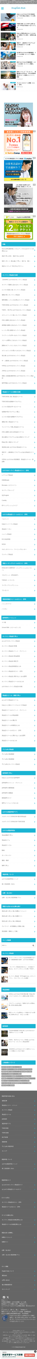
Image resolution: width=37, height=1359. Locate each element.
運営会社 (4, 1275)
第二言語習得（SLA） (8, 884)
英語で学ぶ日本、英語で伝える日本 (13, 256)
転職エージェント (7, 1237)
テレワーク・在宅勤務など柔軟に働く (13, 926)
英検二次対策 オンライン (13, 1071)
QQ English (5, 495)
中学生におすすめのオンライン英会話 (13, 365)
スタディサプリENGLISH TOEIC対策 (13, 821)
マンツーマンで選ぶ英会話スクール (13, 427)
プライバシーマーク (28, 1319)
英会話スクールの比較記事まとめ (11, 1224)
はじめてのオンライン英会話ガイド (12, 1184)
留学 (11, 2)
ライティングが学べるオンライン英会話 (14, 335)
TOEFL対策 (20, 2)
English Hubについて (8, 1271)
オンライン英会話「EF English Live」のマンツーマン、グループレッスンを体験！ (22, 977)
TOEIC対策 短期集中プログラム (12, 401)
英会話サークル (6, 845)
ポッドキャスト (6, 855)
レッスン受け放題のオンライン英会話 (13, 330)
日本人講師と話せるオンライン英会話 (13, 320)
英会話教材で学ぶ (7, 835)
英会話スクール (4, 2)
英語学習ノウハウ (32, 2)
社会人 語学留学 (21, 1069)
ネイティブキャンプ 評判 (14, 1080)
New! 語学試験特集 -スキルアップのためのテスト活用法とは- (18, 250)
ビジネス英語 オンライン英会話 (9, 1069)
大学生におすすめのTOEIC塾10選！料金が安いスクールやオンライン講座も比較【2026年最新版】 (22, 995)
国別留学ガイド (6, 798)
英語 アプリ (4, 1080)
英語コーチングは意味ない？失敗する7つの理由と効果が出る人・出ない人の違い (22, 1013)
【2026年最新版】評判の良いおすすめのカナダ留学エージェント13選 (22, 1031)
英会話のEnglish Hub (20, 1347)
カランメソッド (19, 1076)
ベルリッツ (5, 519)
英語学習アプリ (13, 2)
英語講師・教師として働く (10, 931)
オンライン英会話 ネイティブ (14, 1078)
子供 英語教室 (15, 1083)
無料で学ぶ (5, 865)
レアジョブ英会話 (7, 475)
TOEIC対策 (16, 2)
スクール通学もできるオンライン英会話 (14, 340)
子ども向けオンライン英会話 (11, 764)
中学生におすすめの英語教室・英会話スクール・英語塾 (17, 460)
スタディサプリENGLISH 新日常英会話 (14, 816)
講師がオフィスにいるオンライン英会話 (14, 345)
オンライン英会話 (7, 2)
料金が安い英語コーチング (10, 442)
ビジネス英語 (18, 1067)
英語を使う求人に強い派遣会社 (11, 921)
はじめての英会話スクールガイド (11, 1189)
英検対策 (26, 2)
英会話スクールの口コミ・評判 (11, 730)
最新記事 (4, 1100)
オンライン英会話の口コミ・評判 (12, 671)
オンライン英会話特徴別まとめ (11, 666)
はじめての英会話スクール (10, 700)
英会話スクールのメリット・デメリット (14, 710)
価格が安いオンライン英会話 (11, 295)
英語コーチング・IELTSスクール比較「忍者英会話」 (16, 1311)
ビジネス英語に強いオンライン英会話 (13, 290)
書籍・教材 (5, 860)
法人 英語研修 (11, 1085)
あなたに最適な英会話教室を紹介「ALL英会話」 (15, 1313)
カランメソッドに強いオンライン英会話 (14, 315)
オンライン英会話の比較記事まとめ (12, 1219)
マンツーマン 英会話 (6, 1073)
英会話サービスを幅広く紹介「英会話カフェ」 (15, 1304)
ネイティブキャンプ (8, 490)
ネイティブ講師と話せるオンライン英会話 (15, 284)
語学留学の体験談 (7, 793)
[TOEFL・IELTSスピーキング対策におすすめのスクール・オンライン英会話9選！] (4, 1043)
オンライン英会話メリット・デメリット (14, 651)
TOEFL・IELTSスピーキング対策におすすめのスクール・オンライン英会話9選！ (21, 1040)
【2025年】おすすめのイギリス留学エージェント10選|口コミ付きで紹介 (22, 1050)
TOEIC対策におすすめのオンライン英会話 (15, 305)
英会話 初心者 (27, 1076)
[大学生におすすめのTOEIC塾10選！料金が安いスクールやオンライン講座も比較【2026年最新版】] (4, 997)
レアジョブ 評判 (25, 1080)
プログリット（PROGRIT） (10, 575)
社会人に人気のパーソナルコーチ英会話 (14, 705)
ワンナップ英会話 (7, 554)
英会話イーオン (6, 529)
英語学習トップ (1, 2)
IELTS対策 (23, 2)
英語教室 (4, 1078)
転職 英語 (4, 1085)
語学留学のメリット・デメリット (12, 782)
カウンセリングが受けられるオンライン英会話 (16, 350)
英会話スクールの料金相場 (10, 715)
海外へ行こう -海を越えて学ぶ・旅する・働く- (16, 261)
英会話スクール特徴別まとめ (11, 725)
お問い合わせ (6, 1280)
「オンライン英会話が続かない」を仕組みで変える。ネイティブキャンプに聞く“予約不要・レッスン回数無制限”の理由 (22, 968)
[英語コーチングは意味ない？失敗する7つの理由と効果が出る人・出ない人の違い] (4, 1015)
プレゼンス (5, 590)
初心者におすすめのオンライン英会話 (13, 355)
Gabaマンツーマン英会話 (10, 524)
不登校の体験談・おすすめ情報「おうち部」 (14, 1302)
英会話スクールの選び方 (9, 720)
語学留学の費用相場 (8, 788)
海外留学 (24, 1078)
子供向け (29, 2)
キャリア (35, 2)
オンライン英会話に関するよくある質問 (14, 676)
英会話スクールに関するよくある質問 (13, 735)
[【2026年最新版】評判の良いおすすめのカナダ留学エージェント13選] (4, 1033)
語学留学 (4, 1119)
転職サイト (5, 1242)
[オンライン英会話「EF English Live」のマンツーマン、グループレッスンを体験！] (4, 979)
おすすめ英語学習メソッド (10, 879)
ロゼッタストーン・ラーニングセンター (14, 549)
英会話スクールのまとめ (9, 740)
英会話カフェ (6, 840)
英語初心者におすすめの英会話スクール (14, 447)
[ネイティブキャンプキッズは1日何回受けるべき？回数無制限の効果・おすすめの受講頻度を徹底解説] (4, 961)
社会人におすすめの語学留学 (11, 777)
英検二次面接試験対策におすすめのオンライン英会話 (17, 377)
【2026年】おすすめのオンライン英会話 (14, 279)
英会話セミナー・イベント (9, 1105)
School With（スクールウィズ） (12, 627)
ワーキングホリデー (6, 1083)
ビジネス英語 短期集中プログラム (12, 416)
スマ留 (4, 622)
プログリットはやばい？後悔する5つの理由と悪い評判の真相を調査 (22, 1004)
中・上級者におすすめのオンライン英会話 (15, 360)
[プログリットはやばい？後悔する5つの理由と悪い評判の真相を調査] (4, 1006)
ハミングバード (6, 604)
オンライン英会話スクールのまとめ (13, 681)
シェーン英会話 (6, 534)
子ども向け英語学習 (8, 1146)
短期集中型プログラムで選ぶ (11, 411)
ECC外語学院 (6, 539)
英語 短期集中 (10, 1067)
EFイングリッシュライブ (9, 505)
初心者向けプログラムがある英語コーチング (15, 437)
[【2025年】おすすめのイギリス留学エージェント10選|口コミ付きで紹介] (4, 1052)
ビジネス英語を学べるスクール (11, 406)
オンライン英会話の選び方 (10, 661)
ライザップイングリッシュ (10, 585)
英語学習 (4, 1067)
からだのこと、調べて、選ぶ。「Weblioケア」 (14, 1309)
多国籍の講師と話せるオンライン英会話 (14, 325)
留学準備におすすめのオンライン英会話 (14, 383)
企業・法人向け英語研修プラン (11, 897)
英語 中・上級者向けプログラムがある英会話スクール (18, 453)
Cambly (4, 500)
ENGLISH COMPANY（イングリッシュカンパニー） (17, 569)
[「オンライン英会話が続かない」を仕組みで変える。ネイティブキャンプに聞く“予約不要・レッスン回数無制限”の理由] (4, 970)
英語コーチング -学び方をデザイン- (13, 266)
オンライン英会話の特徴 (9, 646)
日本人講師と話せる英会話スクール (13, 432)
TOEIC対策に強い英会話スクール (12, 396)
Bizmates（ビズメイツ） (9, 485)
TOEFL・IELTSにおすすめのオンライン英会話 (16, 310)
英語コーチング (31, 1078)
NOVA (4, 544)
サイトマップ (6, 1289)
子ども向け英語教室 (8, 759)
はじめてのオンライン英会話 (11, 641)
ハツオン (4, 609)
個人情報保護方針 (7, 1284)
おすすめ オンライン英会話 (8, 1076)
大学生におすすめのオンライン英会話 (13, 370)
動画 (3, 850)
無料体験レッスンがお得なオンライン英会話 (15, 300)
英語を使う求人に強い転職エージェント (14, 911)
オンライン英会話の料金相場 (11, 656)
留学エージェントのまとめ (10, 803)
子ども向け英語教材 (8, 754)
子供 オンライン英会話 (25, 1083)
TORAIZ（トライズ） (8, 580)
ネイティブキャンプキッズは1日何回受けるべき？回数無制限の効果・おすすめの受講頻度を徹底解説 (22, 959)
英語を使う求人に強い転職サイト (12, 916)
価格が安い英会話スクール (10, 422)
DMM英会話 (5, 480)
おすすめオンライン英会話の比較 (12, 686)
